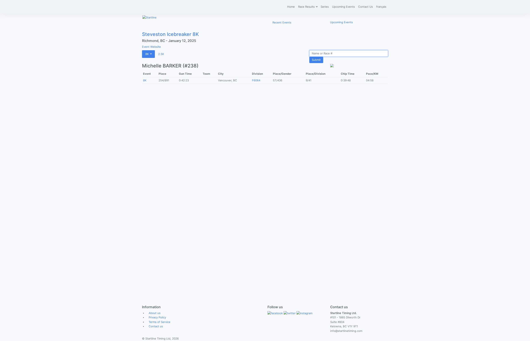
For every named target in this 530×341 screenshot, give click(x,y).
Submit (316, 59)
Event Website (151, 46)
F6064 (256, 80)
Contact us (156, 326)
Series (325, 6)
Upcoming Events (343, 6)
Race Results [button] (307, 6)
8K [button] (147, 54)
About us (154, 313)
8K (145, 80)
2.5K (161, 54)
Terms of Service (159, 322)
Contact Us (365, 6)
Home (291, 6)
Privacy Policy (157, 317)
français (381, 6)
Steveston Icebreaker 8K (170, 34)
